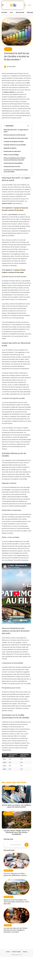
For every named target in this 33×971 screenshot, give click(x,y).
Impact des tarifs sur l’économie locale (16, 138)
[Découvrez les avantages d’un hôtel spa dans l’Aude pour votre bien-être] (16, 887)
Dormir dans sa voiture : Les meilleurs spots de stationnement (16, 806)
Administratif (8, 870)
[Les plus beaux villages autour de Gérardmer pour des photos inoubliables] (16, 820)
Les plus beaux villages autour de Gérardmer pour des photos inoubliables (16, 832)
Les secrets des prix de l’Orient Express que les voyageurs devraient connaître (15, 930)
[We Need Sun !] (13, 5)
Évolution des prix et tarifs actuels (14, 135)
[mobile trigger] (3, 5)
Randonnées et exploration (12, 151)
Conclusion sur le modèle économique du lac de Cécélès (16, 170)
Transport (9, 788)
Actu (8, 49)
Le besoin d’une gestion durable (14, 141)
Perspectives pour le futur (12, 166)
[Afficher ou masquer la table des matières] (21, 126)
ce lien (9, 747)
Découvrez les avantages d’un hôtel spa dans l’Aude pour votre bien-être (16, 902)
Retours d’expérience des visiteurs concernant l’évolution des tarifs (14, 159)
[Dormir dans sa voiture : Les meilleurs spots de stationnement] (16, 794)
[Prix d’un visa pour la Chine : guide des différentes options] (16, 860)
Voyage (8, 813)
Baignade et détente (10, 148)
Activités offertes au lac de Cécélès (15, 145)
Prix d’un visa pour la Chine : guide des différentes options (15, 874)
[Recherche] (25, 5)
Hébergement (8, 897)
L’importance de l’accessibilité (13, 163)
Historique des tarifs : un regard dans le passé (16, 130)
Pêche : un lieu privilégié (11, 154)
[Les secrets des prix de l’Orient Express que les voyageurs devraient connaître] (16, 915)
